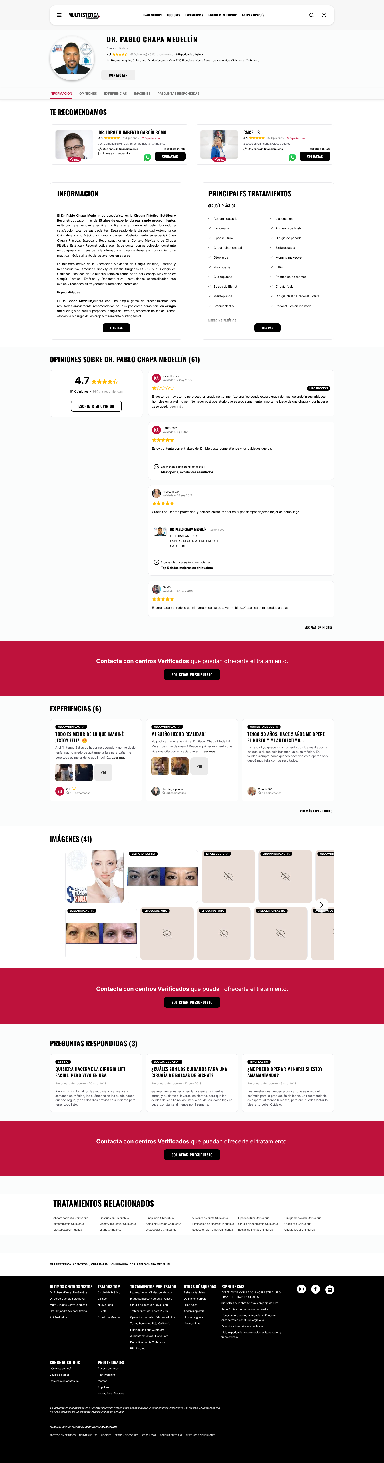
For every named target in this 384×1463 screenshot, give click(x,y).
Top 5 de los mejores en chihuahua (187, 568)
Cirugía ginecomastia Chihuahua (258, 1223)
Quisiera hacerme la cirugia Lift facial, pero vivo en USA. (90, 1072)
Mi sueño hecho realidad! (178, 734)
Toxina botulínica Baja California (150, 1323)
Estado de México (109, 1317)
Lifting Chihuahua (111, 1229)
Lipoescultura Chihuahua (253, 1218)
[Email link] (329, 1289)
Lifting (280, 267)
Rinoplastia (221, 228)
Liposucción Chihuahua (114, 1218)
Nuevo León (105, 1304)
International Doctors (111, 1393)
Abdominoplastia (225, 218)
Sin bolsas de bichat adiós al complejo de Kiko (249, 1303)
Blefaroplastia (285, 247)
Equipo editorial (59, 1374)
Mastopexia (222, 267)
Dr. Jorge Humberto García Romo (132, 132)
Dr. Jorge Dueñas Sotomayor (67, 1298)
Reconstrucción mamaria (293, 306)
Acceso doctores (108, 1368)
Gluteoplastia (223, 277)
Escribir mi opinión (96, 406)
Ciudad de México (109, 1292)
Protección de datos (63, 1435)
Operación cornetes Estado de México (153, 1317)
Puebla (102, 1311)
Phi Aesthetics (59, 1317)
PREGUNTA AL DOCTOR (222, 15)
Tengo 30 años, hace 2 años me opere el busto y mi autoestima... (286, 737)
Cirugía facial (285, 286)
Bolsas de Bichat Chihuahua (255, 1229)
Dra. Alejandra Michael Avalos (68, 1311)
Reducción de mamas (291, 277)
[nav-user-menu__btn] (324, 15)
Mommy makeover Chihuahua (118, 1223)
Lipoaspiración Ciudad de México (151, 1292)
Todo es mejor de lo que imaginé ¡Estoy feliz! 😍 (89, 737)
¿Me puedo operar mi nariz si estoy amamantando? (284, 1072)
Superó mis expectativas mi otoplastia (244, 1309)
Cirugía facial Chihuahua (299, 1229)
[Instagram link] (301, 1290)
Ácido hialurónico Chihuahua (164, 1223)
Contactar (170, 156)
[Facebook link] (315, 1290)
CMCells (251, 132)
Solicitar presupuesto (192, 674)
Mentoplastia (223, 296)
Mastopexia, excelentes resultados (187, 472)
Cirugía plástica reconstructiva (297, 296)
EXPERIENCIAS (194, 15)
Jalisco (102, 1298)
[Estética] (84, 16)
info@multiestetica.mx (102, 1426)
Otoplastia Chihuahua (297, 1223)
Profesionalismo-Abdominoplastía (242, 1326)
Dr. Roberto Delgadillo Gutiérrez (69, 1292)
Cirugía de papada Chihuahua (302, 1218)
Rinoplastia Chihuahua (160, 1218)
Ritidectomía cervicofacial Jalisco (151, 1298)
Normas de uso (88, 1435)
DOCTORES (173, 15)
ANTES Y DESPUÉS (253, 15)
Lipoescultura (223, 238)
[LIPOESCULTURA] (228, 876)
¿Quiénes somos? (60, 1368)
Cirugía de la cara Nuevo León (149, 1304)
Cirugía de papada (289, 238)
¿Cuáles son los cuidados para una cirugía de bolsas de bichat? (189, 1072)
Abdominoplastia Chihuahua (70, 1218)
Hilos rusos (190, 1304)
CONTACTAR (118, 75)
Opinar (199, 54)
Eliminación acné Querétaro (147, 1329)
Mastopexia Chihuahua (67, 1229)
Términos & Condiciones (200, 1435)
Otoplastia (221, 257)
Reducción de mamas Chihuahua (212, 1229)
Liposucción (284, 218)
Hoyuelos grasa (193, 1317)
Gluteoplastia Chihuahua (161, 1229)
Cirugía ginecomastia (229, 247)
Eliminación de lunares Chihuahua (213, 1223)
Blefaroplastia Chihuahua (69, 1223)
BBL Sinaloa (137, 1348)
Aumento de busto (289, 228)
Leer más (119, 757)
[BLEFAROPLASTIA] (162, 876)
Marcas (102, 1381)
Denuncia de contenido (64, 1381)
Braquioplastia (224, 306)
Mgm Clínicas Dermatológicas (68, 1304)
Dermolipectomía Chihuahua (148, 1342)
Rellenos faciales (194, 1292)
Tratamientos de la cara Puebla (149, 1311)
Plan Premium (106, 1374)
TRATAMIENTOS (152, 15)
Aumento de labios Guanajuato (149, 1336)
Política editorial (171, 1435)
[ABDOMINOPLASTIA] (285, 876)
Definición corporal (195, 1298)
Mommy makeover (289, 257)
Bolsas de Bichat (225, 286)
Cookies (106, 1435)
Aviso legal (149, 1435)
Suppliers (103, 1387)
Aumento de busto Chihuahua (210, 1218)
